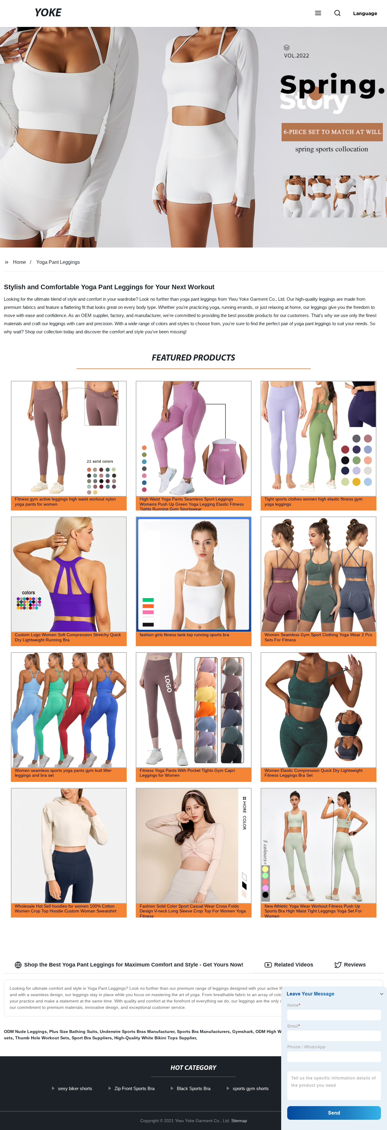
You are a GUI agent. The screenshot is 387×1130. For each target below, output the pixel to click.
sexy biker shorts (75, 1088)
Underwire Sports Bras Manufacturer (137, 1031)
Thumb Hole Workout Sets (42, 1037)
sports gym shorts (250, 1088)
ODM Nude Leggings (25, 1031)
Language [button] (365, 13)
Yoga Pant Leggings (58, 262)
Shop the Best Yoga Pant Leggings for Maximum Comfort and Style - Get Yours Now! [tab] (133, 965)
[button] (318, 13)
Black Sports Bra (193, 1088)
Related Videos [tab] (293, 965)
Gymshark (242, 1031)
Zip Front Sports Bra (134, 1088)
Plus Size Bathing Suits (73, 1031)
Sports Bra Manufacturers (203, 1031)
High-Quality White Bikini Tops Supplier (155, 1037)
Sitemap (239, 1120)
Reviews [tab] (355, 965)
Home (19, 262)
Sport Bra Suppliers (92, 1037)
